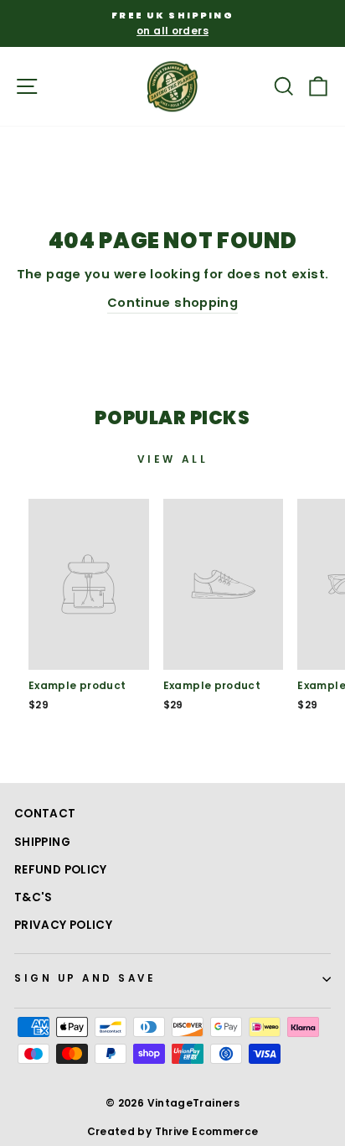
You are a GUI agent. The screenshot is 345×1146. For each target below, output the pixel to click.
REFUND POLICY (60, 870)
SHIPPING (42, 842)
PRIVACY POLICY (63, 925)
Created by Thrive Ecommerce (173, 1131)
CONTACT (45, 814)
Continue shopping (172, 302)
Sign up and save (85, 978)
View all (173, 459)
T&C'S (33, 897)
